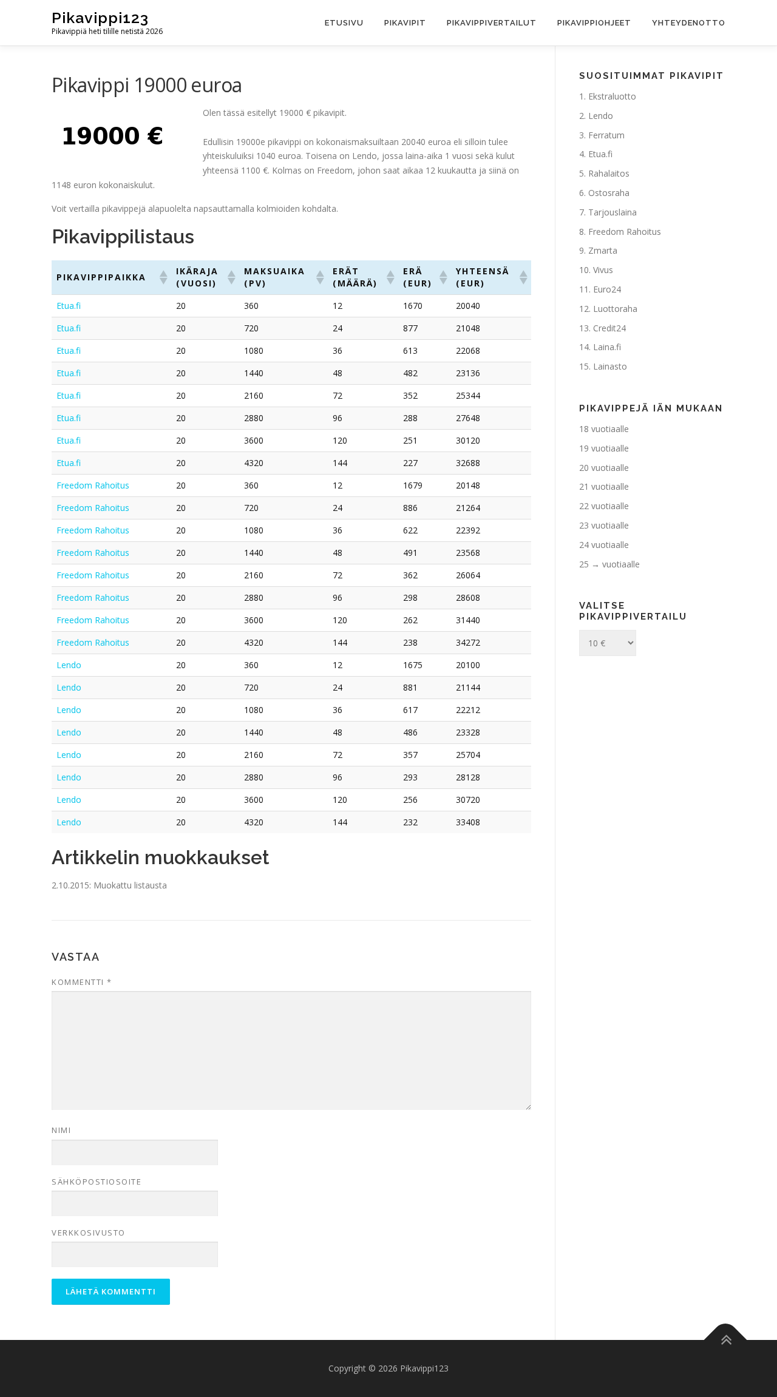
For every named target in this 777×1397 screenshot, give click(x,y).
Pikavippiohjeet (594, 22)
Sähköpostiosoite (96, 1181)
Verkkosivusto (89, 1232)
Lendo (68, 665)
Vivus (603, 270)
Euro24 (607, 289)
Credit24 (609, 328)
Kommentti (82, 981)
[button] (162, 277)
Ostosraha (608, 192)
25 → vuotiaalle (609, 564)
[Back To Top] (725, 1339)
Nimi (61, 1130)
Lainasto (610, 366)
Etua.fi (68, 305)
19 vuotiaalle (604, 448)
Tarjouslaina (612, 212)
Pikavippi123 (100, 17)
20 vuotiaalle (604, 467)
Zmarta (602, 250)
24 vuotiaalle (604, 544)
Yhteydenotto (688, 22)
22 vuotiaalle (604, 506)
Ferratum (606, 135)
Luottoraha (615, 308)
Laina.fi (607, 347)
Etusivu (344, 22)
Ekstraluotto (612, 96)
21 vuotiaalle (604, 486)
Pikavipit (405, 22)
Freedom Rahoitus (92, 485)
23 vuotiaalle (604, 525)
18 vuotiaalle (604, 429)
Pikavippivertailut (492, 22)
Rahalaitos (608, 173)
